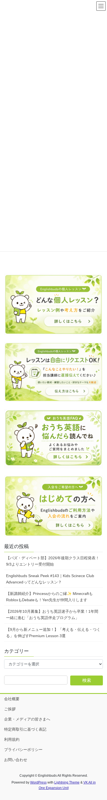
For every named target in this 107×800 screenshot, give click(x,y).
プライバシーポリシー (23, 749)
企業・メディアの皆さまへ (27, 719)
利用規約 (11, 739)
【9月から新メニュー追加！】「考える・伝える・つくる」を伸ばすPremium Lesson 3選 (53, 632)
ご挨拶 (10, 709)
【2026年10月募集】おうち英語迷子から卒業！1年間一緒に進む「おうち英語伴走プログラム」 (52, 614)
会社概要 (11, 699)
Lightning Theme (67, 782)
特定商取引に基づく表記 (25, 729)
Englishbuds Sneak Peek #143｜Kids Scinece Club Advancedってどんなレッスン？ (50, 579)
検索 (86, 680)
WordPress (38, 782)
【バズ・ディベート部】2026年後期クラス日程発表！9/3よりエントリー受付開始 (52, 561)
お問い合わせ (15, 760)
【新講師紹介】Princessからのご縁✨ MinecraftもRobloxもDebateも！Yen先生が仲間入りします (49, 596)
